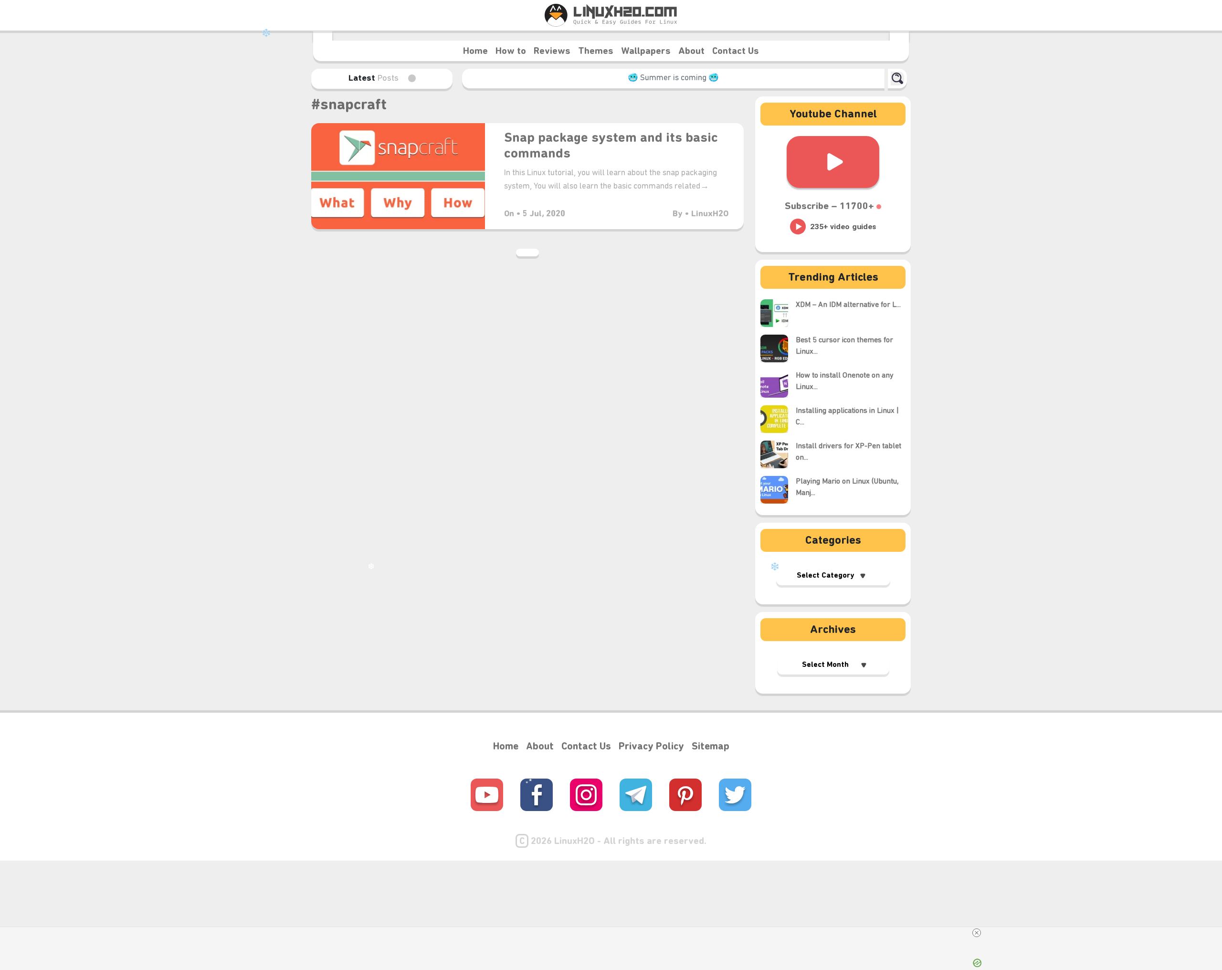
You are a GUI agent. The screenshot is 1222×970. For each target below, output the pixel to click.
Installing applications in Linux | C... (847, 416)
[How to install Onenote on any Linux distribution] (778, 384)
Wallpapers (646, 51)
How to (510, 51)
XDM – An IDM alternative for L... (848, 305)
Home (475, 51)
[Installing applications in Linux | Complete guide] (778, 419)
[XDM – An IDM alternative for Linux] (778, 313)
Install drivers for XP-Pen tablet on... (848, 452)
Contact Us (735, 51)
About (691, 51)
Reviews (552, 51)
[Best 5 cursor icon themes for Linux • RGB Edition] (778, 348)
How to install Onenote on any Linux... (845, 381)
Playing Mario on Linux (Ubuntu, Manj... (847, 487)
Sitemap (710, 747)
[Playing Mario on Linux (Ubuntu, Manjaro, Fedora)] (778, 490)
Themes (595, 51)
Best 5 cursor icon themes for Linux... (844, 346)
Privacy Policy (651, 747)
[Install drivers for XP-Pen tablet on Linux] (778, 454)
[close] (976, 932)
